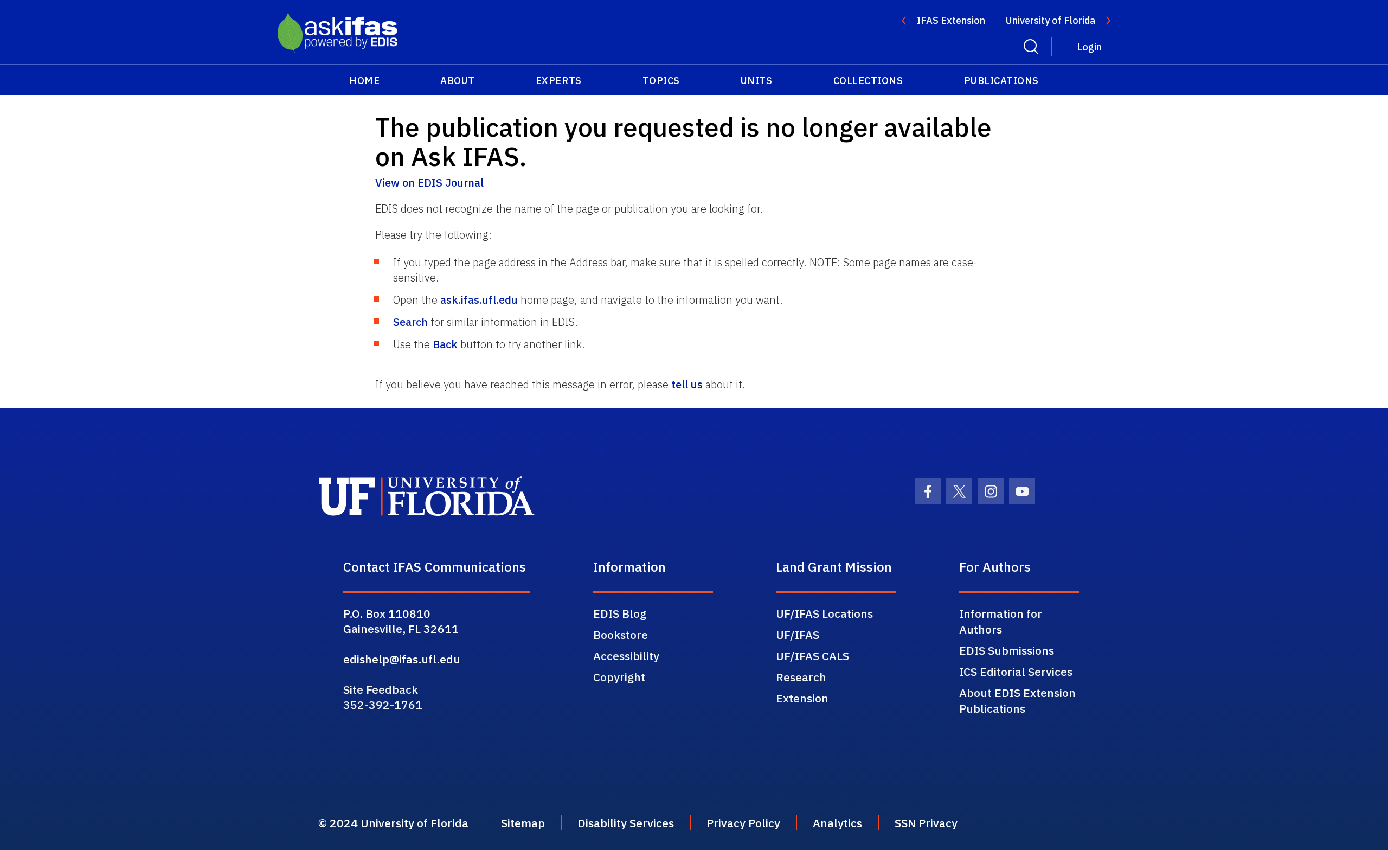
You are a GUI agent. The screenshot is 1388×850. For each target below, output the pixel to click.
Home (364, 80)
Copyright (619, 677)
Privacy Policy (743, 822)
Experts (559, 80)
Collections (868, 80)
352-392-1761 (382, 704)
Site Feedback (380, 689)
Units (757, 80)
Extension (802, 698)
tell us (687, 384)
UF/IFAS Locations (824, 613)
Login (1089, 47)
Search (410, 322)
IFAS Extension (951, 20)
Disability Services (625, 822)
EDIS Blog (619, 613)
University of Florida (1050, 20)
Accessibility (626, 655)
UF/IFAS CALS (812, 655)
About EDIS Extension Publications (1017, 700)
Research (801, 677)
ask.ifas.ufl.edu (479, 299)
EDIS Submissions (1006, 650)
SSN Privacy (926, 822)
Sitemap (523, 822)
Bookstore (620, 634)
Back (445, 344)
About (457, 80)
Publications (1001, 80)
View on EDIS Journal (429, 182)
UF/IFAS (797, 634)
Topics (661, 80)
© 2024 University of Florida (393, 822)
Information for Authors (1000, 621)
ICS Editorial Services (1015, 671)
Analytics (837, 822)
